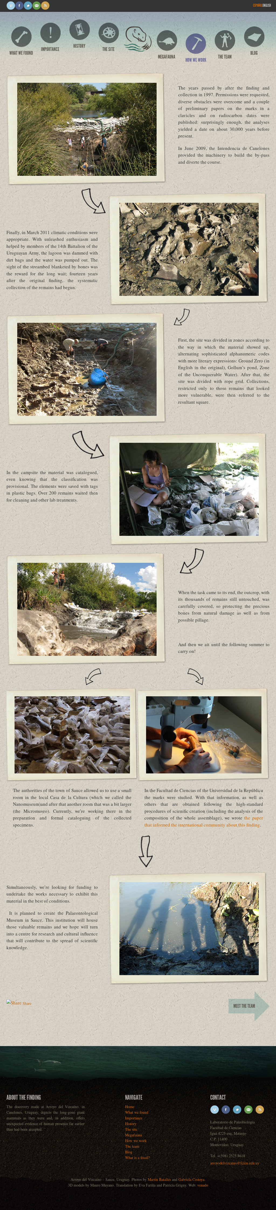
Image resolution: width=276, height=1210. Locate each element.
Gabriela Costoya (191, 1179)
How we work (195, 60)
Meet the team (244, 1006)
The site (108, 49)
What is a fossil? (137, 1157)
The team (225, 57)
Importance (50, 49)
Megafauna (166, 57)
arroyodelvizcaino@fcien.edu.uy (234, 1163)
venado (202, 1185)
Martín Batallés (159, 1179)
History (79, 46)
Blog (254, 53)
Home (137, 41)
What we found (21, 53)
